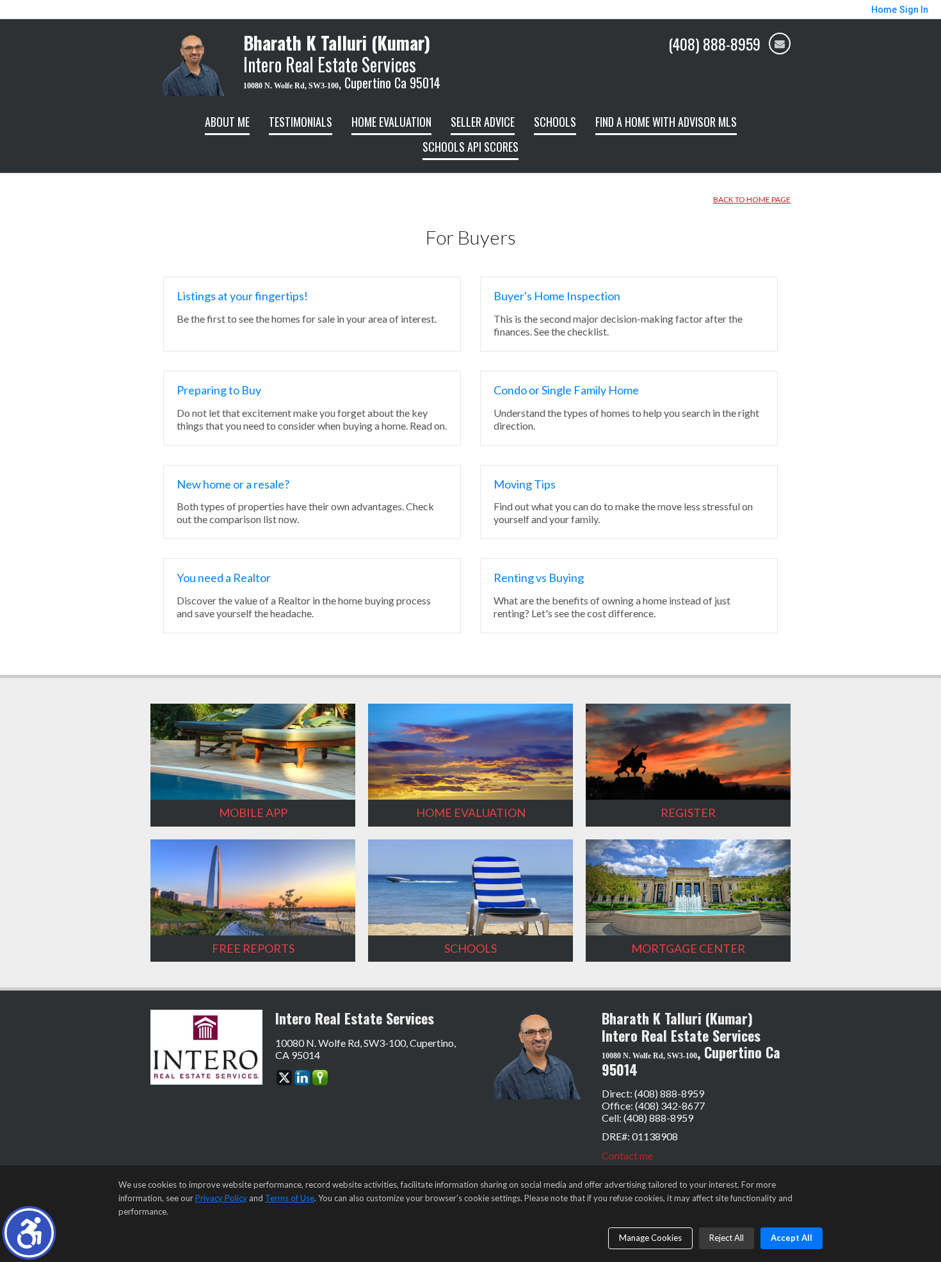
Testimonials (300, 121)
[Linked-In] (302, 1077)
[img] (780, 43)
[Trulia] (320, 1077)
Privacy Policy (221, 1198)
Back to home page (752, 199)
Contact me (627, 1155)
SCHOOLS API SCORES (470, 146)
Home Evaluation (391, 121)
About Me (227, 121)
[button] (29, 1233)
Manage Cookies (650, 1238)
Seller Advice (483, 121)
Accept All (791, 1238)
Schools (555, 121)
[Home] (190, 62)
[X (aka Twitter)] (284, 1077)
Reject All (726, 1238)
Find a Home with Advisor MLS (666, 121)
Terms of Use (289, 1198)
